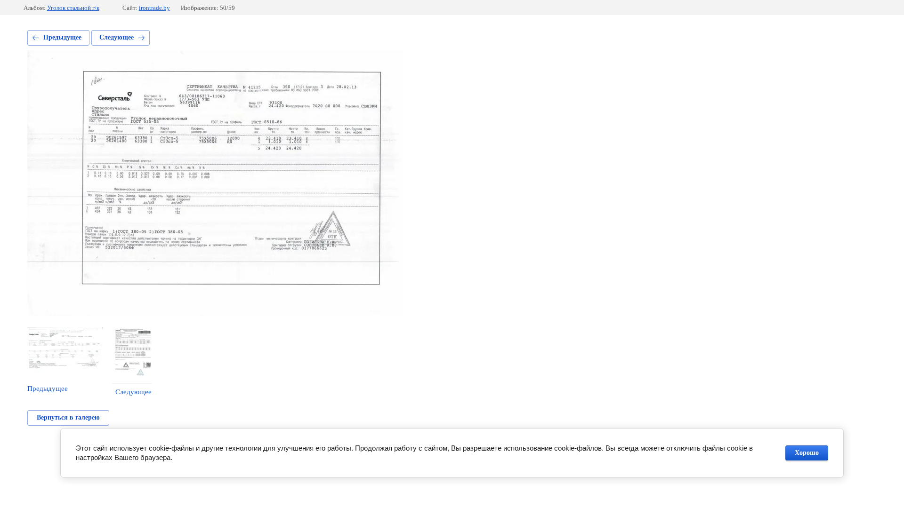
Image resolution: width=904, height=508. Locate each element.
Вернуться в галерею (68, 417)
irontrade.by (154, 7)
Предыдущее (62, 37)
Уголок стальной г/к (73, 7)
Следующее (116, 37)
